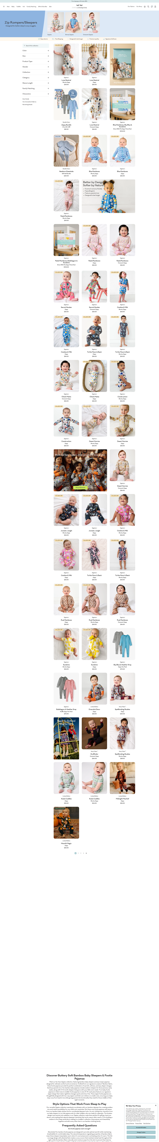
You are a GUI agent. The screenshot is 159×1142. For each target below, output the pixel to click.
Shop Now (65, 756)
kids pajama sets (68, 1113)
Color (25, 51)
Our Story (139, 6)
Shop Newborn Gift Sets (122, 82)
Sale (50, 6)
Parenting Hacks (27, 104)
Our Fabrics (131, 6)
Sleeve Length (28, 83)
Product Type (27, 61)
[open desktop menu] (4, 6)
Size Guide (26, 99)
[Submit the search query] (24, 45)
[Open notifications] (152, 7)
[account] (145, 6)
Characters (27, 94)
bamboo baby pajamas (72, 1088)
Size (24, 56)
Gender (25, 67)
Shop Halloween (80, 487)
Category (26, 78)
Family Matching (29, 88)
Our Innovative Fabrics (29, 102)
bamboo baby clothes (59, 1111)
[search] (148, 6)
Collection (26, 72)
